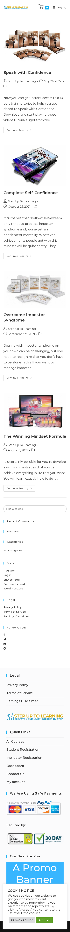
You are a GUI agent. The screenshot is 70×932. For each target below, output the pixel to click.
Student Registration (22, 749)
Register (9, 570)
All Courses (15, 741)
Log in (7, 574)
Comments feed (14, 584)
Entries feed (12, 579)
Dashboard (15, 766)
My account (15, 782)
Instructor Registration (24, 758)
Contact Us (15, 774)
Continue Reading (21, 129)
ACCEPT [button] (44, 920)
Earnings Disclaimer (16, 616)
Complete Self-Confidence (31, 192)
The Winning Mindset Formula (35, 436)
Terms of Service (15, 611)
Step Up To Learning (22, 81)
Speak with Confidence (27, 72)
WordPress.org (13, 588)
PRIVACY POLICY (22, 920)
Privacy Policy (12, 607)
